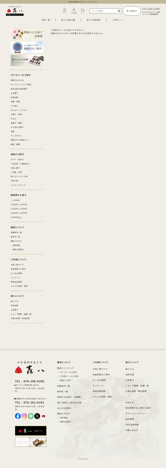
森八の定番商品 (94, 19)
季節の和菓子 (18, 249)
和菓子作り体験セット (20, 140)
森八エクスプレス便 (19, 176)
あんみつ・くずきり (19, 110)
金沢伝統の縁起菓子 (19, 89)
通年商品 (16, 245)
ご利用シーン (118, 19)
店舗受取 (133, 11)
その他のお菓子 (17, 127)
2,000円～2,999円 (19, 204)
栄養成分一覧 (16, 232)
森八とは (14, 301)
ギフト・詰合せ (17, 159)
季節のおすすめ (17, 80)
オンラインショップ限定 (21, 84)
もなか (13, 118)
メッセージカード (18, 185)
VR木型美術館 (132, 424)
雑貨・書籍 (15, 144)
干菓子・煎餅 (16, 114)
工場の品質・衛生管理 (20, 318)
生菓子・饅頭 (16, 123)
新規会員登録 (16, 282)
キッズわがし (16, 135)
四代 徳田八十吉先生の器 (69, 402)
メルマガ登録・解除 (19, 286)
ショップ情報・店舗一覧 (21, 314)
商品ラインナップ (65, 368)
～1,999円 (15, 200)
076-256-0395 (151, 11)
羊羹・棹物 (15, 101)
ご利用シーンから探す (69, 376)
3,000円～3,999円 (19, 208)
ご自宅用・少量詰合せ (20, 163)
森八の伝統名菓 (68, 19)
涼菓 (12, 131)
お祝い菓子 (15, 168)
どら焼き (14, 106)
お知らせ (129, 402)
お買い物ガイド (17, 264)
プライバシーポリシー (136, 413)
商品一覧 (46, 19)
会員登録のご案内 (18, 269)
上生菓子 (14, 93)
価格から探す (66, 380)
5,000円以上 (16, 217)
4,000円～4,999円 (19, 213)
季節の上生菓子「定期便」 (70, 396)
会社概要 (129, 419)
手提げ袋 (14, 180)
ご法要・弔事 (16, 172)
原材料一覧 (15, 237)
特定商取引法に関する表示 (138, 407)
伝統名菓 (14, 97)
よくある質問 (16, 273)
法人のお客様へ (64, 408)
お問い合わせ (131, 430)
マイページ (15, 277)
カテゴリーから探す (68, 372)
